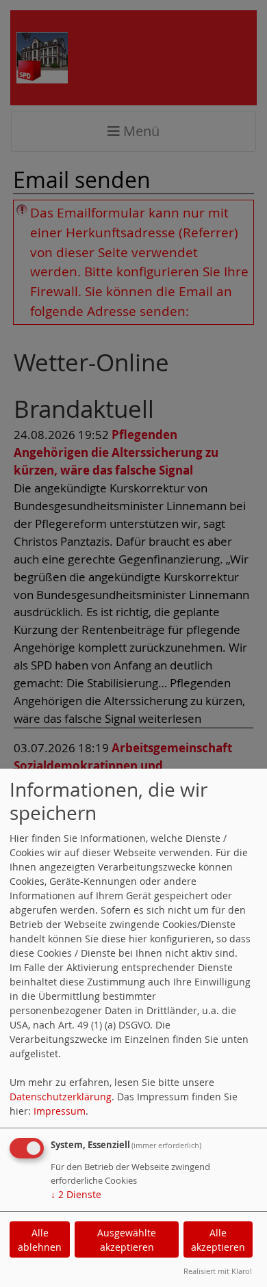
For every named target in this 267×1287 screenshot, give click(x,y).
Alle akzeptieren (218, 1239)
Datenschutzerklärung (61, 1096)
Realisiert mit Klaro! (217, 1271)
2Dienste (76, 1194)
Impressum (60, 1110)
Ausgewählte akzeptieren (126, 1239)
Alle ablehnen (40, 1239)
